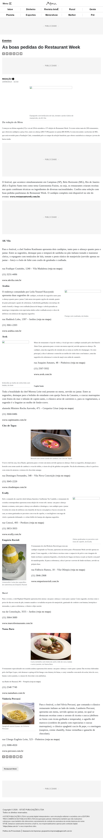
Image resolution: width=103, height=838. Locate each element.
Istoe (10, 9)
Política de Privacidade (12, 831)
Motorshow (51, 15)
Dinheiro (31, 9)
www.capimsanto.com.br (14, 419)
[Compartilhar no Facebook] (3, 53)
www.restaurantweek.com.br (25, 196)
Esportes (31, 15)
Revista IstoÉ (51, 9)
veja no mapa (55, 268)
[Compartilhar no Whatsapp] (10, 53)
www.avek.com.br (43, 374)
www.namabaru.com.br (13, 693)
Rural (72, 9)
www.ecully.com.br (11, 534)
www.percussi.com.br (12, 751)
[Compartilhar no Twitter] (7, 53)
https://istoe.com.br (10, 826)
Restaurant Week (10, 769)
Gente (93, 9)
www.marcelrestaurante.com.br (17, 623)
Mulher (72, 15)
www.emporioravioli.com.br (45, 581)
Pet (93, 15)
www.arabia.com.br (11, 330)
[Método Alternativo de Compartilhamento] (21, 53)
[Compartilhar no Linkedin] (14, 53)
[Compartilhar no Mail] (17, 53)
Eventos (7, 40)
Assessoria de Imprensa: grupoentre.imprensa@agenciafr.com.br (47, 831)
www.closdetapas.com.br (14, 487)
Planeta (10, 15)
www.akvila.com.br (11, 280)
